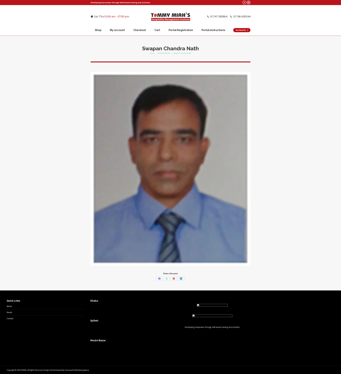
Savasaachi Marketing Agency (77, 370)
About (9, 306)
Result (9, 312)
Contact (10, 318)
